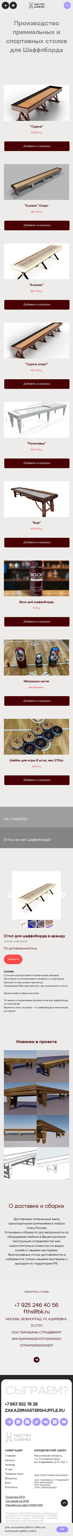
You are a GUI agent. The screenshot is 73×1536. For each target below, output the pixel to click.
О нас (8, 1469)
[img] (67, 5)
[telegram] (37, 1360)
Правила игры (14, 1474)
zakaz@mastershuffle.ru (35, 1410)
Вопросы (11, 1478)
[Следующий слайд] (63, 895)
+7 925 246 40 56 (36, 1305)
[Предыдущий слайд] (10, 895)
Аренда (10, 1464)
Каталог (10, 1460)
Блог (8, 1483)
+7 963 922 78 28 (21, 1404)
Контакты (11, 1487)
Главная (10, 1455)
